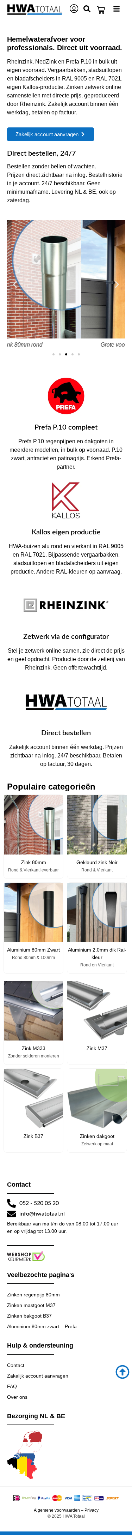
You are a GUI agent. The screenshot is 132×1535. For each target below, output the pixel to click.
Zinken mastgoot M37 (31, 1305)
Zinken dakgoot (97, 1136)
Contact (15, 1365)
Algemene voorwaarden (57, 1510)
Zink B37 (33, 1136)
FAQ (12, 1386)
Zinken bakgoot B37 (29, 1316)
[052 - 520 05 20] (11, 1203)
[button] (15, 284)
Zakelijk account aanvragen (37, 1376)
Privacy (91, 1510)
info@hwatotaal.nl (42, 1214)
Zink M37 (97, 1048)
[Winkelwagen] (100, 10)
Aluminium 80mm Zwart (33, 950)
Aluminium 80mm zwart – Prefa (42, 1326)
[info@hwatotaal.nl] (11, 1214)
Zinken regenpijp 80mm (33, 1294)
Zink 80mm (33, 862)
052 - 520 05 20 (39, 1203)
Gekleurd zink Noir (97, 862)
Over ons (17, 1397)
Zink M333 (33, 1048)
